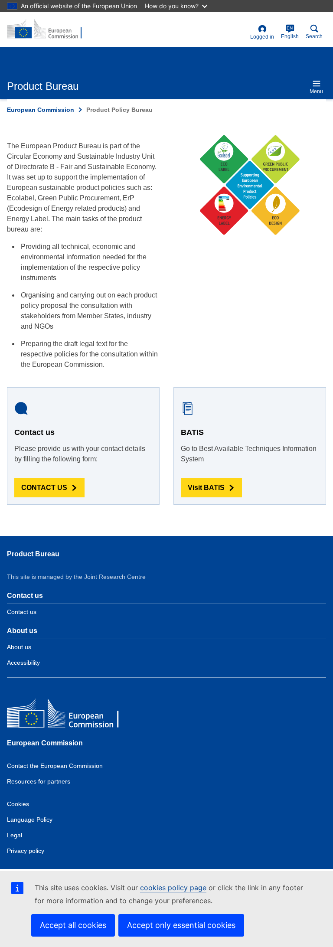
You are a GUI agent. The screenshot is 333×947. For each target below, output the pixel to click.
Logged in (262, 37)
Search (314, 36)
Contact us (21, 611)
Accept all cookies (73, 925)
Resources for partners (38, 781)
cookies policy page (173, 887)
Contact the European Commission (55, 765)
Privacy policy (25, 850)
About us (19, 646)
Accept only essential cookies (181, 925)
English (290, 32)
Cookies (18, 803)
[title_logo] (49, 29)
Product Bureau (33, 554)
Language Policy (29, 819)
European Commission (40, 109)
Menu (316, 91)
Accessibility (23, 662)
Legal (14, 835)
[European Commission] (70, 715)
